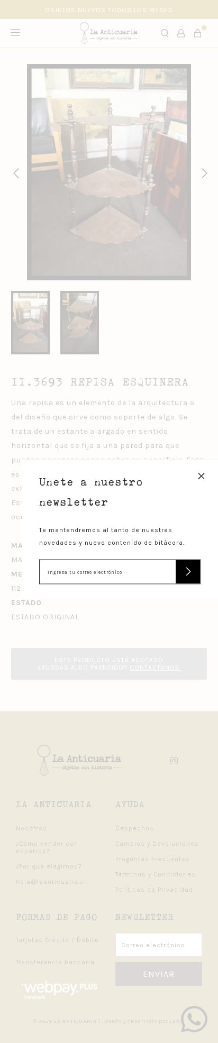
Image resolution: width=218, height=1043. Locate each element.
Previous (14, 172)
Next (202, 172)
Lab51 (177, 1021)
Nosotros (31, 828)
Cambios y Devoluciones (157, 843)
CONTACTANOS (155, 667)
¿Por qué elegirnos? (49, 866)
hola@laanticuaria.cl (51, 881)
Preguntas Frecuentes (152, 859)
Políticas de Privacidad (154, 889)
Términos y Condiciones (155, 874)
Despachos (134, 828)
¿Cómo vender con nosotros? (47, 847)
